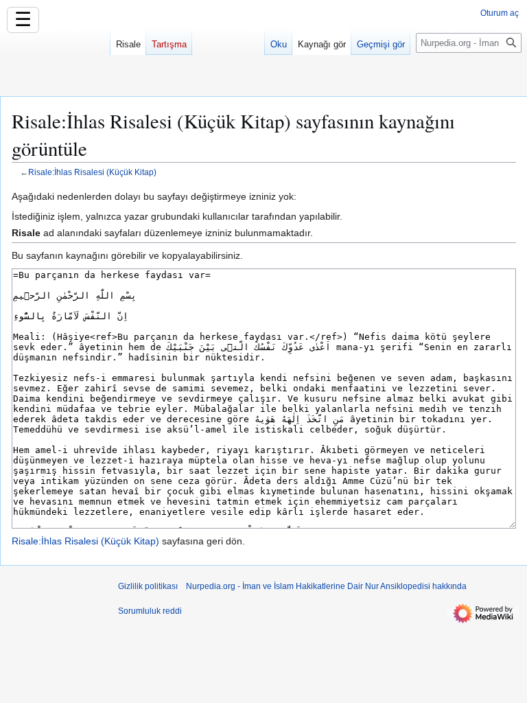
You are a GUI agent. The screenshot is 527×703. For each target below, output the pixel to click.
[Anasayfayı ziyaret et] (55, 55)
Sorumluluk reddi (150, 611)
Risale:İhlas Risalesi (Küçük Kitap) (92, 172)
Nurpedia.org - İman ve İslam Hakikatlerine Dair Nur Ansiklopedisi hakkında (326, 586)
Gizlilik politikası (148, 586)
